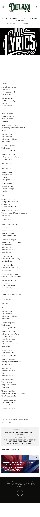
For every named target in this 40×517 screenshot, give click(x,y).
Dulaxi (9, 23)
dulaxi (5, 419)
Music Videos (30, 483)
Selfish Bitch (7, 422)
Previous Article (20, 429)
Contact (34, 485)
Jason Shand (13, 419)
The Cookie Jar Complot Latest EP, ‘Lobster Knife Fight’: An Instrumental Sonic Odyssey (20, 442)
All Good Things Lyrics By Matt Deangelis (20, 433)
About (21, 486)
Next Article (20, 437)
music (26, 419)
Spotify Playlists (20, 485)
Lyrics (15, 23)
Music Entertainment (15, 481)
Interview (31, 481)
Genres (18, 483)
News (9, 483)
